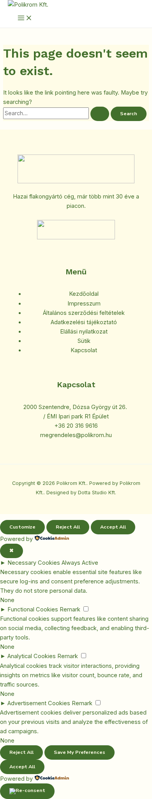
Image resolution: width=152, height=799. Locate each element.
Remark (70, 609)
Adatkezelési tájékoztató (84, 322)
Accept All (113, 526)
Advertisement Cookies (38, 703)
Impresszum (84, 303)
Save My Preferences (79, 752)
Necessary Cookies (33, 562)
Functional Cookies (32, 609)
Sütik (84, 340)
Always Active (80, 562)
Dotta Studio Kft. (97, 492)
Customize (22, 526)
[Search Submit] (99, 114)
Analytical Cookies (31, 656)
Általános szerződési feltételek (84, 312)
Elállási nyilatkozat (84, 331)
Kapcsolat (84, 350)
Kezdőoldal (84, 293)
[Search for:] (57, 113)
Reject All (68, 526)
